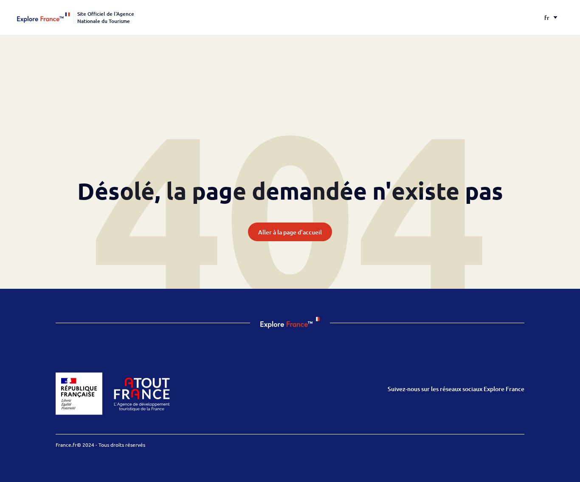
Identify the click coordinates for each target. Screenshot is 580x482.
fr (546, 18)
